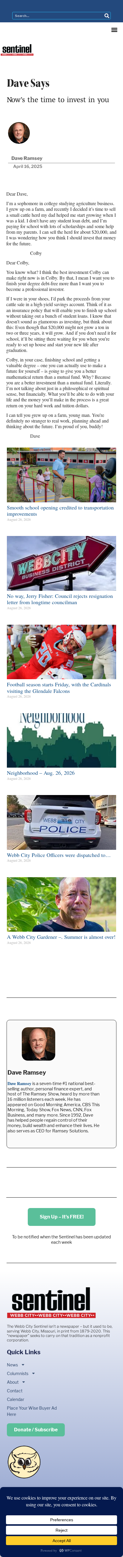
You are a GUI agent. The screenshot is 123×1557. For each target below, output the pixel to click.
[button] (114, 30)
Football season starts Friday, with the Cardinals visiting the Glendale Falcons (59, 687)
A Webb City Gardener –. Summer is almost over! (61, 936)
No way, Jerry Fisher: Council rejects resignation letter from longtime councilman (60, 599)
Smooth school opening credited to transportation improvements (60, 511)
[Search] (106, 15)
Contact (14, 1390)
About (13, 1382)
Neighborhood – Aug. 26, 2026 (41, 772)
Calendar (15, 1399)
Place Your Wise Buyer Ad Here (32, 1411)
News (12, 1364)
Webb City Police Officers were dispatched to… (59, 854)
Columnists (17, 1373)
